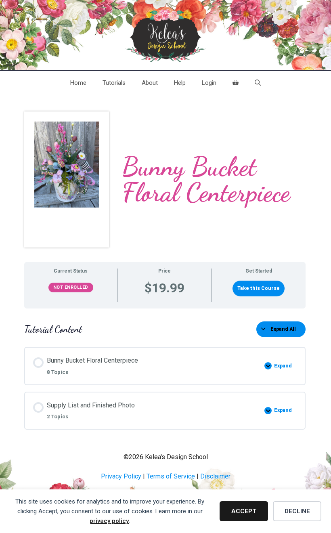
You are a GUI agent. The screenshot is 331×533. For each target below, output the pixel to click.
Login (209, 82)
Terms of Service (171, 476)
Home (78, 82)
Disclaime (214, 476)
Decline (297, 511)
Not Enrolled (70, 287)
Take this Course (258, 288)
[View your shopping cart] (235, 83)
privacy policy (109, 521)
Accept (243, 511)
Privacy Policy (121, 476)
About (150, 82)
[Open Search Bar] (258, 83)
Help (180, 82)
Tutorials (114, 82)
